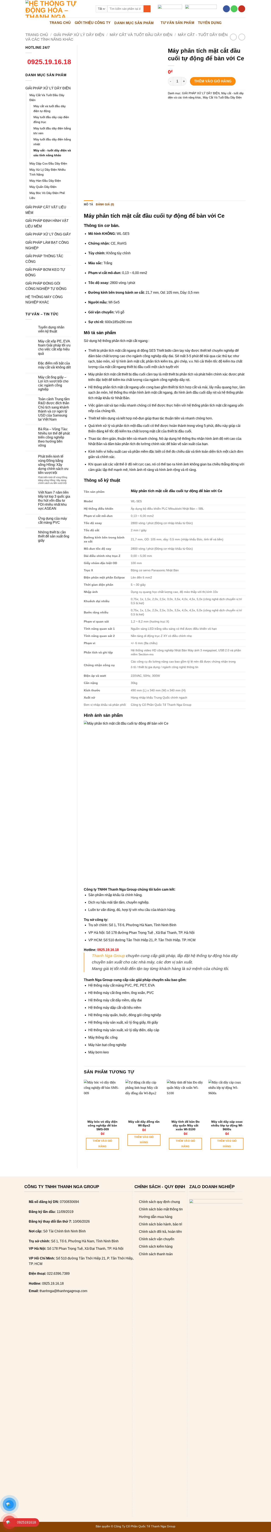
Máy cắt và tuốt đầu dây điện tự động (49, 108)
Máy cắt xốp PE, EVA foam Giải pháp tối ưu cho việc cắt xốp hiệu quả (54, 347)
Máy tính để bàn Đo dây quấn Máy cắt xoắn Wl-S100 (185, 1125)
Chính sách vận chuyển (156, 1239)
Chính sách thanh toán (156, 1254)
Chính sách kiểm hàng (156, 1246)
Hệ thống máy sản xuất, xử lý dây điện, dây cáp (123, 1030)
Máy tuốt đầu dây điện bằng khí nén (52, 131)
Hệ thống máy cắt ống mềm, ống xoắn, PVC (121, 993)
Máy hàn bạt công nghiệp (107, 1045)
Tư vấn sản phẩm (177, 23)
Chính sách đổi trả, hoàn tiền (160, 1231)
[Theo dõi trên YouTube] (241, 8)
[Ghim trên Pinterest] (194, 107)
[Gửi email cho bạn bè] (187, 107)
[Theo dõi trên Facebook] (226, 8)
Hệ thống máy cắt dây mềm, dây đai (115, 1000)
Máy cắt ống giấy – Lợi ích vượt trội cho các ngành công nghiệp (53, 383)
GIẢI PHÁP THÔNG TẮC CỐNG (44, 258)
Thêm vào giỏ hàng (213, 81)
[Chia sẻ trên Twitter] (179, 107)
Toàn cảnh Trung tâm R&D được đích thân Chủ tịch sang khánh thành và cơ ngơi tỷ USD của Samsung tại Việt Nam (54, 409)
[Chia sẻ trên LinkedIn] (202, 107)
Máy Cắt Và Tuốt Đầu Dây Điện (141, 34)
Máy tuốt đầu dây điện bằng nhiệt (52, 142)
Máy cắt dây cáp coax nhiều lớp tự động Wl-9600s (227, 1125)
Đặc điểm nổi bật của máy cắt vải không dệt (54, 365)
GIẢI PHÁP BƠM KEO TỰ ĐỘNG (45, 272)
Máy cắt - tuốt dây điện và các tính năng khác (52, 153)
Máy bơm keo (98, 1052)
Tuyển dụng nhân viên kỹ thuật (51, 329)
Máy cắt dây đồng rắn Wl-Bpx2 (144, 1123)
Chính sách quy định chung (159, 1202)
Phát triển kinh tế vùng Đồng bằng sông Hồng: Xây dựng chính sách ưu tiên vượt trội (53, 465)
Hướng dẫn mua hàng (155, 1217)
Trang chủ (36, 34)
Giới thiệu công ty (93, 23)
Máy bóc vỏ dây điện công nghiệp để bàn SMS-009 (102, 1125)
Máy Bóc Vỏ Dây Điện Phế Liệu (47, 195)
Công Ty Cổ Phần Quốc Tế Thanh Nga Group (144, 1526)
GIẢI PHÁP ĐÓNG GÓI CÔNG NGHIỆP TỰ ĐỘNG (45, 286)
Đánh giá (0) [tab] (105, 204)
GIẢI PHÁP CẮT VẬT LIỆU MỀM (45, 210)
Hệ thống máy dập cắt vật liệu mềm (114, 1007)
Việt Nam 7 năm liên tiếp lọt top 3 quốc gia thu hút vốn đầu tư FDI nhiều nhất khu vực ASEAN (54, 501)
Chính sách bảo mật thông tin (161, 1209)
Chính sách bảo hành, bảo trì (160, 1224)
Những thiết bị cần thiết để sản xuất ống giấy (53, 536)
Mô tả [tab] (88, 204)
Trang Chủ (60, 23)
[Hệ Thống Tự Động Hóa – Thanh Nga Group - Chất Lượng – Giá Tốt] (57, 9)
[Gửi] (147, 8)
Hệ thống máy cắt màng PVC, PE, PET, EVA (121, 985)
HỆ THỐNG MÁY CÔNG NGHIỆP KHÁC (44, 299)
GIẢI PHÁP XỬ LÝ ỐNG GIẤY (48, 234)
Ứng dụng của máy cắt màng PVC (52, 520)
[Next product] (233, 37)
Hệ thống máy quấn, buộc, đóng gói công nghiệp (124, 1015)
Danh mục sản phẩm (133, 23)
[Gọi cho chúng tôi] (234, 8)
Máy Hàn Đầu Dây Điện (45, 180)
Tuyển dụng (209, 23)
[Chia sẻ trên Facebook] (171, 107)
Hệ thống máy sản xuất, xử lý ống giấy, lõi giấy (123, 1022)
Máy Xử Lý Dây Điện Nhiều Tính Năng (47, 172)
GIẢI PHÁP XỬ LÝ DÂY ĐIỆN (79, 34)
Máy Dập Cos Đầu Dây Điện (48, 163)
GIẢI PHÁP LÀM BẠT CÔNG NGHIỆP (47, 245)
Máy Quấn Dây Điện (43, 186)
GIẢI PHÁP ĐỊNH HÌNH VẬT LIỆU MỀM (47, 223)
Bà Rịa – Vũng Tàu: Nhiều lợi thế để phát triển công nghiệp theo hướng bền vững (54, 437)
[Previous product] (241, 37)
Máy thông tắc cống (103, 1037)
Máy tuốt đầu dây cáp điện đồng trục (51, 119)
